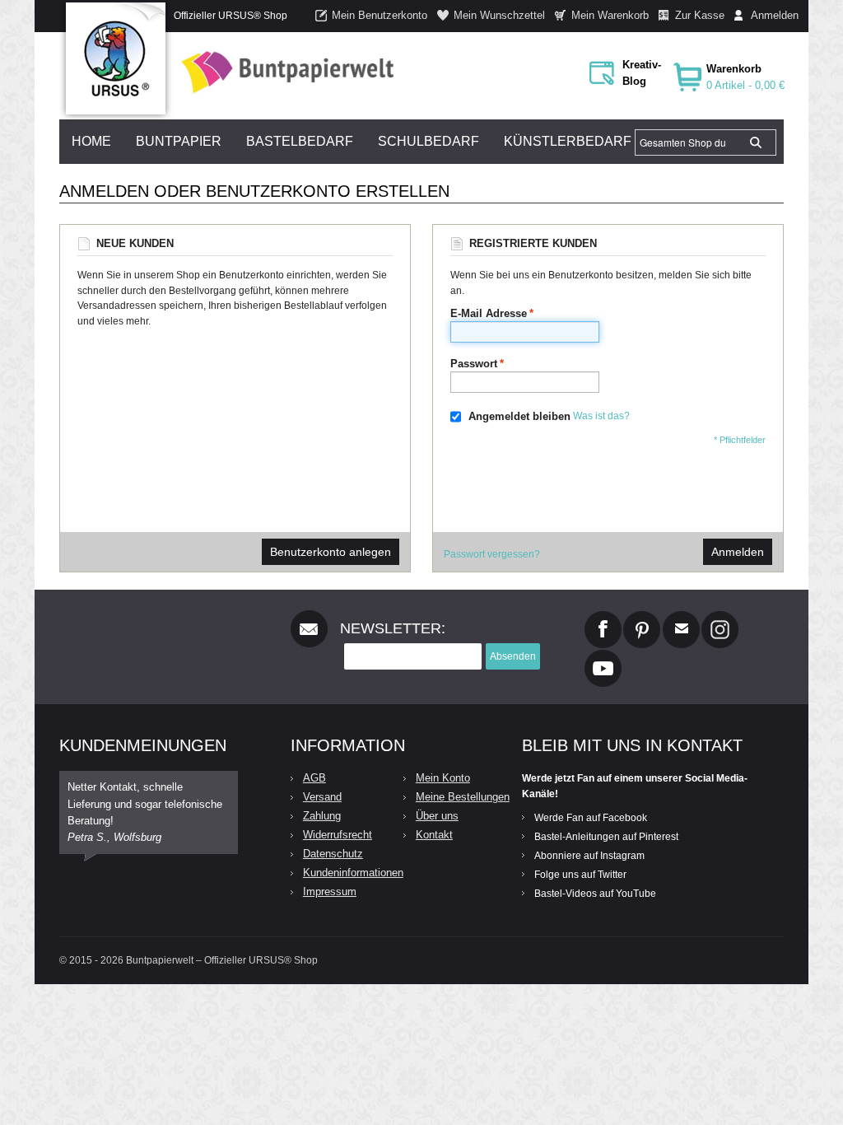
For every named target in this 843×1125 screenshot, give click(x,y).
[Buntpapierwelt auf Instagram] (720, 617)
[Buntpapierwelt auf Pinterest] (642, 617)
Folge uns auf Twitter (580, 874)
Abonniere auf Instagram (589, 855)
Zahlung (322, 816)
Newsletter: (392, 628)
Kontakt (434, 835)
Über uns (437, 816)
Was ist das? (601, 416)
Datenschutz (333, 853)
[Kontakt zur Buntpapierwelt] (681, 617)
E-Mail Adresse (488, 313)
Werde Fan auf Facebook (590, 818)
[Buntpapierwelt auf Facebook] (603, 617)
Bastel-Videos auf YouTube (595, 893)
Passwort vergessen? (492, 554)
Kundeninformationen (353, 872)
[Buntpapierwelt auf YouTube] (603, 656)
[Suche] (755, 142)
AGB (314, 778)
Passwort (473, 363)
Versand (322, 797)
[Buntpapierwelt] (283, 72)
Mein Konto (443, 778)
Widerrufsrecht (337, 835)
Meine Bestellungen (463, 797)
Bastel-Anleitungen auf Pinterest (606, 837)
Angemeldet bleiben (519, 416)
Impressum (329, 891)
